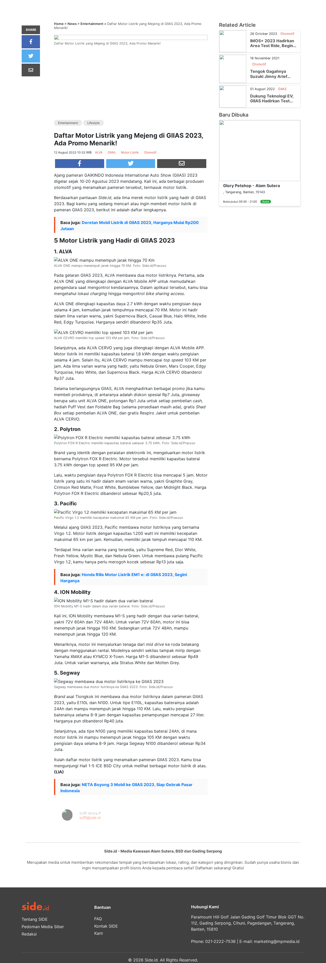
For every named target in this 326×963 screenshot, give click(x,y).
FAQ (98, 918)
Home (59, 24)
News (72, 24)
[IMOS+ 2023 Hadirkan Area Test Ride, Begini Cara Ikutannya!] (232, 41)
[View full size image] (131, 36)
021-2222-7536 (220, 941)
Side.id (151, 959)
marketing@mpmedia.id (277, 941)
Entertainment (91, 24)
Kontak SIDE (106, 926)
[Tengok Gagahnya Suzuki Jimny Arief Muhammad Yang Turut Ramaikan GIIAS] (232, 68)
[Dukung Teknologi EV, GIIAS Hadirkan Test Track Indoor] (232, 96)
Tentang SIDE (35, 919)
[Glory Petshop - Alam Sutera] (260, 150)
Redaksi (29, 934)
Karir (98, 933)
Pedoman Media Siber (43, 926)
